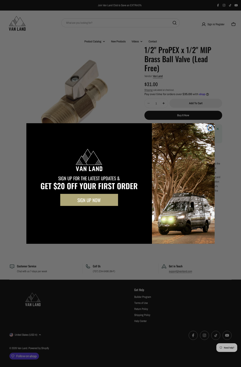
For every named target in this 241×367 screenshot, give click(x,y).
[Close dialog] (210, 128)
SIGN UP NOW (89, 199)
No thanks (89, 214)
